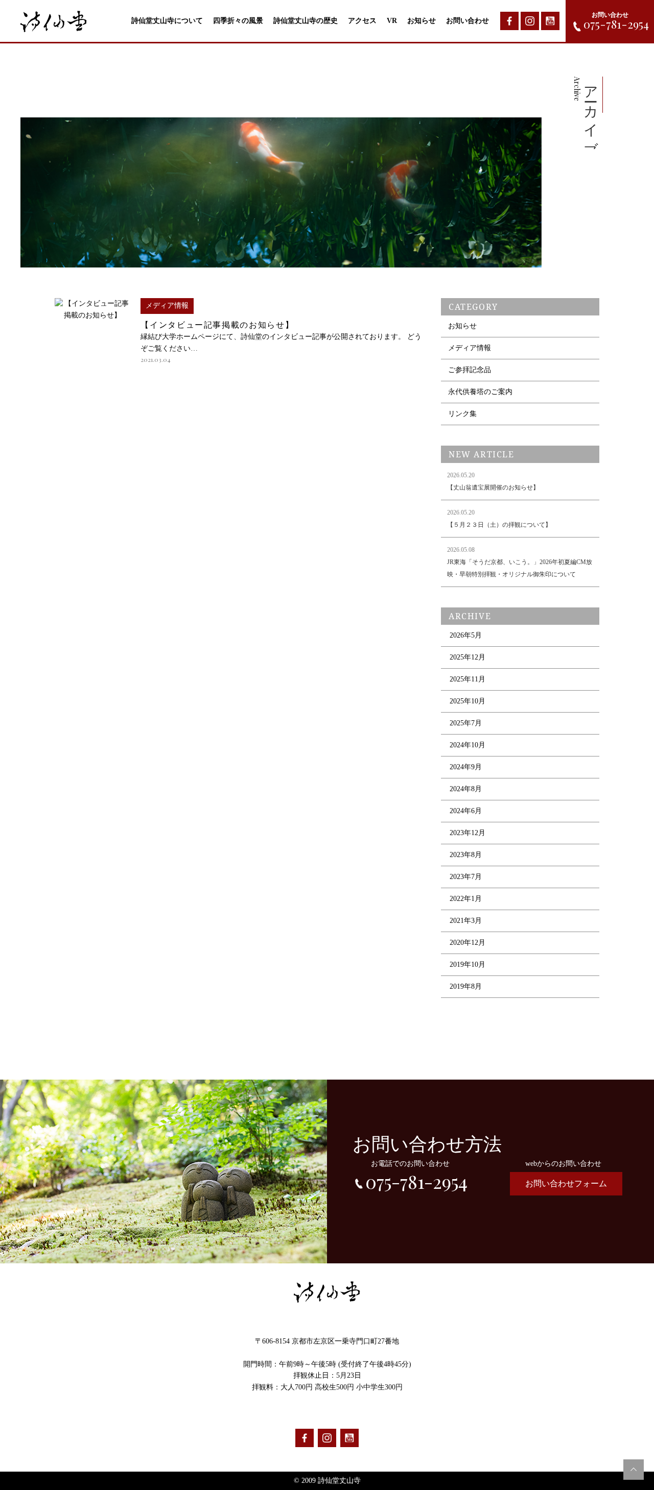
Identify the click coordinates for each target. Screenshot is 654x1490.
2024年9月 (466, 767)
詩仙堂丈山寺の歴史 (305, 21)
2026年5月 (466, 635)
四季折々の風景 (238, 21)
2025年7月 (466, 723)
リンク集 (462, 414)
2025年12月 (467, 657)
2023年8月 (466, 855)
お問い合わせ (467, 21)
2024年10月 (467, 745)
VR (392, 21)
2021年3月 (466, 920)
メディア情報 (469, 348)
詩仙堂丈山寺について (167, 21)
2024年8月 (466, 789)
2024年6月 (466, 811)
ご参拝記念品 (469, 370)
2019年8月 (466, 986)
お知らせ (421, 21)
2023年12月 (467, 833)
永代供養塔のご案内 (480, 392)
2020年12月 (467, 942)
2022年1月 (466, 898)
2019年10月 (467, 964)
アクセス (362, 21)
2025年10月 (467, 701)
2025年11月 (467, 679)
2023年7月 (466, 877)
